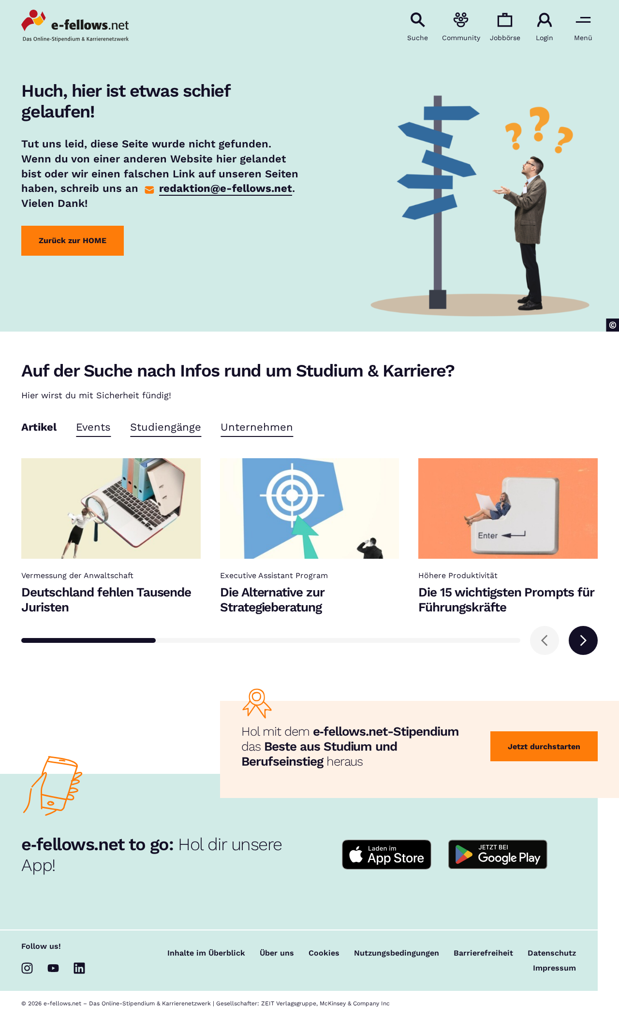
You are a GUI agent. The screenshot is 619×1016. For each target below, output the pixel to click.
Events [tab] (93, 427)
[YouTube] (53, 968)
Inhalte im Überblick (206, 953)
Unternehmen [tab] (257, 427)
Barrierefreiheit (483, 953)
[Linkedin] (79, 968)
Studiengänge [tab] (165, 427)
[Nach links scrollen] (544, 640)
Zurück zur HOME (72, 240)
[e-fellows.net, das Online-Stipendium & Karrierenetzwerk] (75, 27)
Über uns (277, 953)
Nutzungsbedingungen (396, 953)
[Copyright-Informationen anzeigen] (612, 325)
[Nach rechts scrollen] (583, 640)
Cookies (324, 953)
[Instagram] (27, 968)
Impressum (554, 968)
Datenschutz (552, 953)
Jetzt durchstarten (544, 746)
